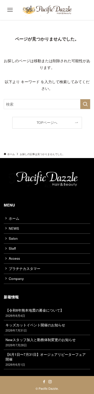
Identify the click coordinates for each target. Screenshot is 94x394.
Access (14, 258)
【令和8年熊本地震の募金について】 (35, 313)
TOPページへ (47, 122)
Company (16, 278)
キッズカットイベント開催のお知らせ (35, 327)
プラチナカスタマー (24, 268)
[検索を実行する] (85, 104)
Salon (13, 238)
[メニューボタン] (10, 10)
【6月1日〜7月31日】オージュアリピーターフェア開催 (46, 359)
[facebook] (44, 382)
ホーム (14, 218)
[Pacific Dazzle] (47, 10)
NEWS (14, 228)
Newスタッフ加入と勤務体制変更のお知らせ (41, 342)
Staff (12, 248)
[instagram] (50, 382)
